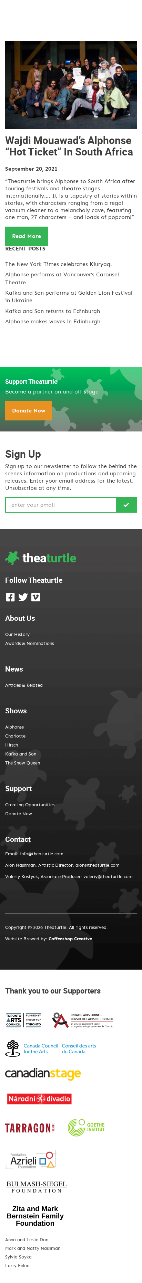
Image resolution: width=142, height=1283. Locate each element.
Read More (26, 236)
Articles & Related (24, 685)
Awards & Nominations (29, 644)
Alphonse (14, 727)
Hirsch (11, 745)
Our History (17, 635)
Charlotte (15, 736)
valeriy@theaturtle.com (108, 877)
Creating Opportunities (29, 805)
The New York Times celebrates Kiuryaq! (58, 264)
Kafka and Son (20, 754)
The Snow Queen (22, 763)
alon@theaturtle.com (97, 865)
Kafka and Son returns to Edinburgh (52, 311)
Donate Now (28, 411)
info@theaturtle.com (41, 854)
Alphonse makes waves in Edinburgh (52, 321)
